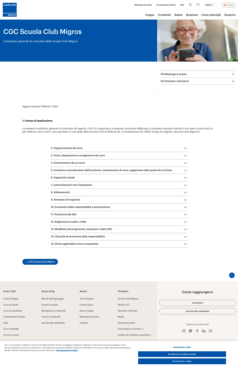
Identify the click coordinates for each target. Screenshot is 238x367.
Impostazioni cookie (182, 347)
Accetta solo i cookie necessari (182, 354)
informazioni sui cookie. (67, 350)
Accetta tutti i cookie (182, 361)
